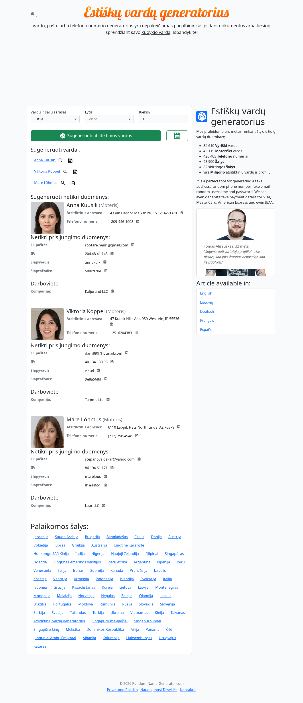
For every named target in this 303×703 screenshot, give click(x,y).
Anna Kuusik (45, 160)
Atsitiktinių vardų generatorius (59, 621)
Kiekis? (144, 112)
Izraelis (160, 570)
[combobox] (55, 119)
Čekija (139, 536)
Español (206, 329)
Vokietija (40, 545)
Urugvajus (167, 637)
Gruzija (59, 587)
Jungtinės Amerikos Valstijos (77, 562)
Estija (61, 570)
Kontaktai (188, 689)
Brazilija (40, 604)
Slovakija (146, 604)
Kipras (60, 545)
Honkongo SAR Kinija (51, 553)
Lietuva (125, 587)
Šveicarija (148, 578)
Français (207, 320)
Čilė (169, 629)
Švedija (57, 612)
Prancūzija (138, 570)
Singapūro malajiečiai (110, 621)
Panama (152, 629)
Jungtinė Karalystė (129, 545)
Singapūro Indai (147, 621)
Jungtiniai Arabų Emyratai (54, 637)
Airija (135, 629)
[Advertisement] (151, 72)
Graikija (78, 545)
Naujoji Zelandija (125, 553)
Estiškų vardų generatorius (156, 12)
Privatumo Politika (122, 689)
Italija (167, 578)
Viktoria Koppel (47, 171)
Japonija (40, 587)
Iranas (78, 570)
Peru (181, 562)
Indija (80, 553)
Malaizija (64, 595)
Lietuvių (206, 302)
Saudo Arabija (66, 536)
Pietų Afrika (117, 562)
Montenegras (166, 587)
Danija (156, 536)
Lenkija (165, 595)
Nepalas (108, 595)
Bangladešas (117, 536)
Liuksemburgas (139, 637)
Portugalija (62, 604)
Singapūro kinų (46, 629)
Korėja (107, 587)
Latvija (143, 587)
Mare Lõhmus (46, 182)
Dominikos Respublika (105, 629)
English (206, 293)
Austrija (174, 536)
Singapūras (174, 553)
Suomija (97, 570)
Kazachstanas (83, 587)
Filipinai (152, 553)
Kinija (159, 612)
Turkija (98, 612)
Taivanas (178, 612)
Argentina (142, 562)
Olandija (146, 595)
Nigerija (97, 553)
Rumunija (108, 604)
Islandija (127, 578)
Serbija (39, 612)
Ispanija (163, 562)
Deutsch (207, 311)
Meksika (73, 629)
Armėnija (81, 578)
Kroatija (40, 578)
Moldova (85, 604)
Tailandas (78, 612)
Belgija (126, 595)
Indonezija (104, 578)
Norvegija (86, 595)
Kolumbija (111, 637)
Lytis (88, 112)
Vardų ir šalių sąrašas (49, 112)
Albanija (89, 637)
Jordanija (40, 536)
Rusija (127, 604)
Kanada (116, 570)
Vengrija (60, 578)
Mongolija (41, 595)
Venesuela (42, 570)
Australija (99, 545)
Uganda (40, 562)
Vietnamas (139, 612)
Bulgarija (92, 536)
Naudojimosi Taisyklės (158, 689)
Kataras (39, 646)
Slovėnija (167, 604)
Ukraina (117, 612)
